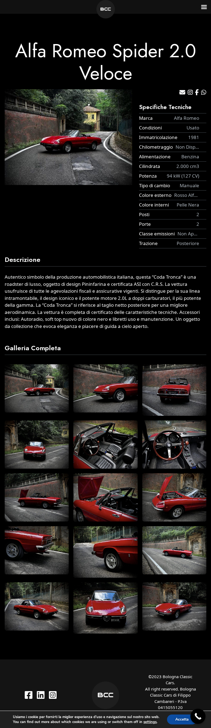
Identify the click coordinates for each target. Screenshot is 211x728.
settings (150, 721)
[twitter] (40, 695)
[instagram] (52, 695)
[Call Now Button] (198, 716)
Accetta (182, 719)
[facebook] (28, 695)
